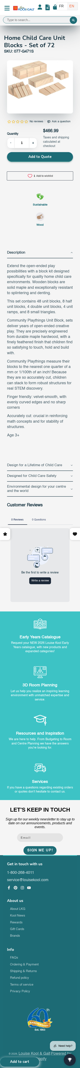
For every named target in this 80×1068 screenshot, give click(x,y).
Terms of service (21, 984)
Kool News (17, 915)
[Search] (73, 20)
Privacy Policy (20, 991)
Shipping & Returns (23, 971)
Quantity (12, 133)
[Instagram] (22, 888)
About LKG (17, 909)
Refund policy (19, 978)
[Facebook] (9, 888)
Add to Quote (40, 156)
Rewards (16, 922)
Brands (15, 936)
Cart (55, 8)
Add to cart (19, 1061)
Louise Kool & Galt (34, 1054)
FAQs (14, 957)
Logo (23, 8)
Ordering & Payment (24, 964)
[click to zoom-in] (40, 86)
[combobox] (40, 20)
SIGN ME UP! (40, 850)
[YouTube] (29, 888)
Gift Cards (17, 929)
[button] (40, 253)
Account (39, 8)
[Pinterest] (15, 888)
